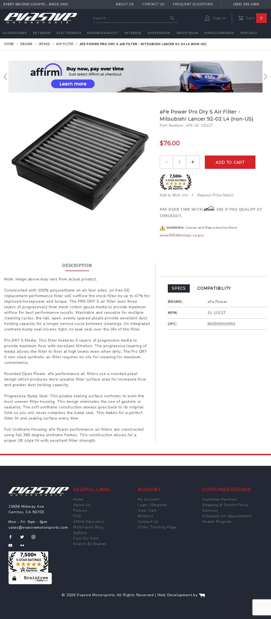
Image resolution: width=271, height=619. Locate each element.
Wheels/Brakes (219, 33)
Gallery (80, 532)
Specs (179, 288)
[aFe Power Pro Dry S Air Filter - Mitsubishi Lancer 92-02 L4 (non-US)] (79, 161)
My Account (149, 499)
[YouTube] (12, 547)
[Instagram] (35, 539)
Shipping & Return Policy (225, 504)
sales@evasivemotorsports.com (38, 527)
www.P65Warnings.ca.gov (182, 235)
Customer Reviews (219, 499)
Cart (254, 18)
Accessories (14, 33)
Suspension (158, 33)
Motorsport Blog (88, 527)
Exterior (42, 33)
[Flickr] (24, 547)
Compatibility (214, 288)
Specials (248, 33)
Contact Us (153, 4)
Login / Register (152, 504)
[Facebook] (12, 539)
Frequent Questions (193, 4)
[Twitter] (24, 539)
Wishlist (145, 516)
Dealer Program (217, 521)
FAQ (77, 516)
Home (78, 499)
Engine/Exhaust (102, 33)
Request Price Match (215, 195)
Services (210, 510)
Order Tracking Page (157, 527)
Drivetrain (187, 33)
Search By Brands (90, 543)
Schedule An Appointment (226, 516)
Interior (132, 33)
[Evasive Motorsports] (40, 17)
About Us (125, 4)
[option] (135, 76)
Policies (80, 510)
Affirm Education (89, 521)
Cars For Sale (85, 538)
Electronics (69, 33)
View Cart (147, 510)
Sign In (219, 18)
